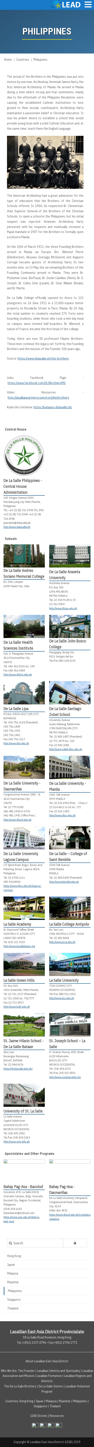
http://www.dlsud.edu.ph (17, 820)
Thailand (12, 1308)
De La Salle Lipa (15, 708)
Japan (11, 1265)
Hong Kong (14, 1256)
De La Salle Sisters (51, 1386)
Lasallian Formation (49, 1376)
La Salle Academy (17, 924)
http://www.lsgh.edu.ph (16, 1007)
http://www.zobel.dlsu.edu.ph (65, 749)
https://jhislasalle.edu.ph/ (18, 1069)
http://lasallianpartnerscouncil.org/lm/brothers (38, 398)
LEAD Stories (38, 1416)
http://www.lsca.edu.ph (62, 942)
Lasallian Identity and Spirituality (58, 1371)
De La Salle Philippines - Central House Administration (22, 486)
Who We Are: (9, 1371)
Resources (57, 1416)
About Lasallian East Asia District (47, 1361)
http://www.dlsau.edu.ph (63, 608)
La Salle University (64, 980)
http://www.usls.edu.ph (16, 1141)
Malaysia (12, 1273)
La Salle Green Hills (19, 980)
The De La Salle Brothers (20, 1386)
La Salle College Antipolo (69, 924)
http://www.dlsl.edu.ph (16, 743)
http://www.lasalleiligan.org (19, 946)
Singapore (14, 1300)
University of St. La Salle (23, 1111)
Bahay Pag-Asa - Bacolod (23, 1186)
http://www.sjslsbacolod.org (65, 1077)
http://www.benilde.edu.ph (64, 882)
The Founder (26, 1371)
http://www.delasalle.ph (16, 527)
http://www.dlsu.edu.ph (62, 815)
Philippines (15, 1291)
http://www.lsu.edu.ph (61, 998)
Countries (22, 60)
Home (8, 60)
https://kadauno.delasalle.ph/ (53, 407)
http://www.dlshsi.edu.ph (17, 674)
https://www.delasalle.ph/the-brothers (43, 358)
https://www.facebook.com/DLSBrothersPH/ (37, 383)
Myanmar (13, 1282)
